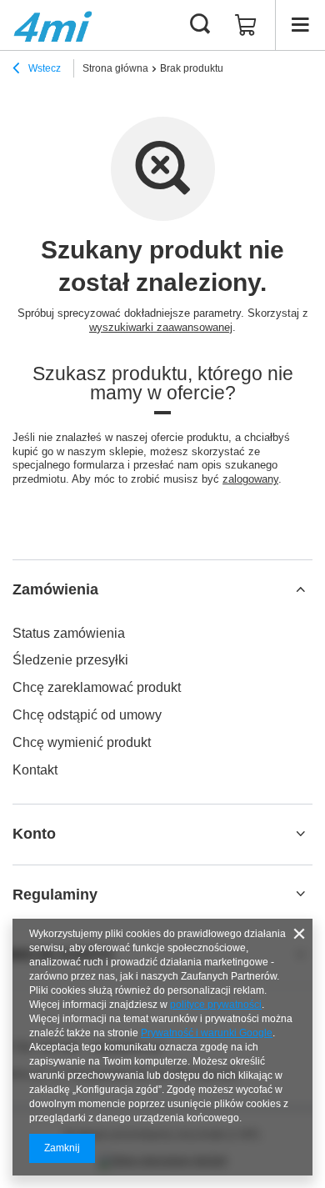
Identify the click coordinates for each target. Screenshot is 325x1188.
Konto (34, 833)
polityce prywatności (216, 1004)
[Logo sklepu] (52, 25)
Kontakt (35, 770)
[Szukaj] (200, 25)
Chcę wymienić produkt (81, 742)
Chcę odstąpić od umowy (87, 715)
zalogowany (250, 479)
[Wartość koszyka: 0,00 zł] (246, 25)
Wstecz (43, 68)
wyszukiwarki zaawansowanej (160, 327)
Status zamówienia (68, 633)
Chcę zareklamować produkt (96, 687)
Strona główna (115, 68)
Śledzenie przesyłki (70, 660)
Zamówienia (55, 589)
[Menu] (300, 25)
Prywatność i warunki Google (206, 1033)
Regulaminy (55, 894)
